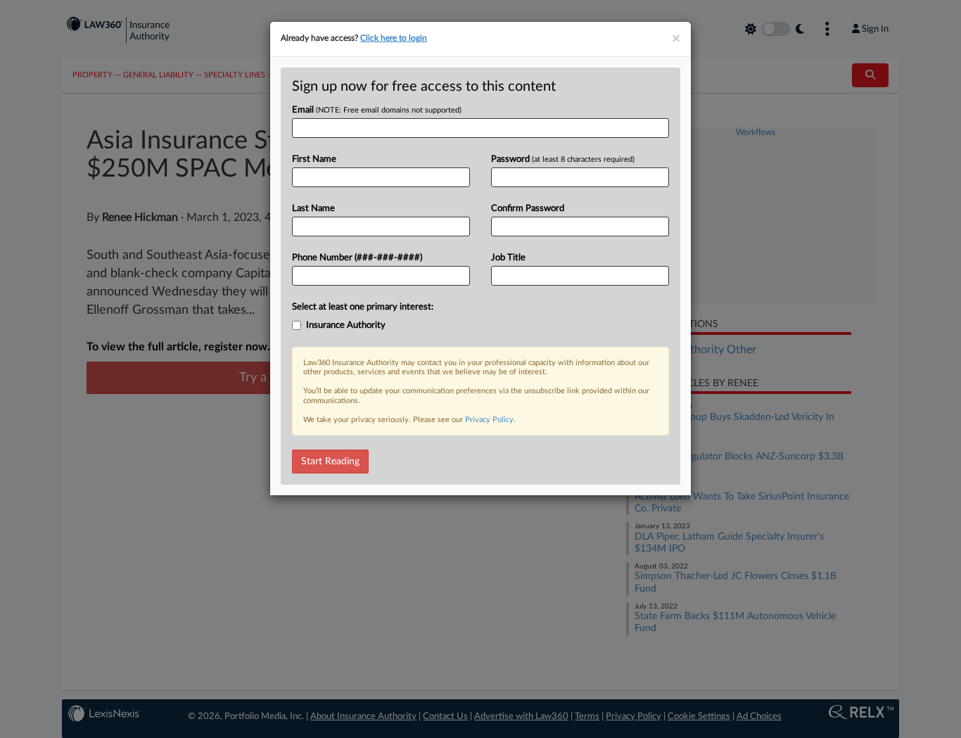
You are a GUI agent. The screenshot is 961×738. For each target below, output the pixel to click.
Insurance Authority (346, 325)
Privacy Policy (489, 420)
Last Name (313, 208)
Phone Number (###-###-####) (357, 257)
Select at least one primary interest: (362, 307)
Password (563, 159)
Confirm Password (527, 208)
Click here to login (393, 38)
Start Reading (330, 461)
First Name (314, 159)
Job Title (508, 257)
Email (377, 110)
